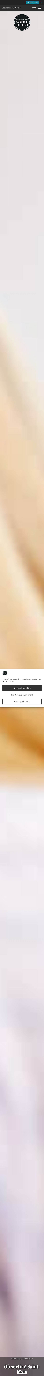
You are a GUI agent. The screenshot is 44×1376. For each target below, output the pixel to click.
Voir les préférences (22, 701)
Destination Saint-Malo (11, 8)
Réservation (32, 2)
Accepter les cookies (22, 688)
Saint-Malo (16, 1358)
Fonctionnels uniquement (22, 695)
